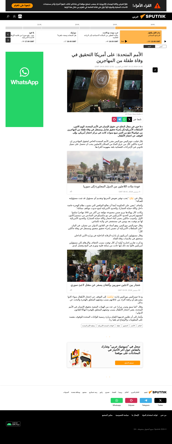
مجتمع (85, 392)
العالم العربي (135, 392)
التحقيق (125, 326)
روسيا (120, 392)
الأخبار (133, 326)
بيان (131, 198)
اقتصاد (114, 392)
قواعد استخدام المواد (150, 415)
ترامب (110, 296)
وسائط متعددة (75, 392)
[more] (71, 191)
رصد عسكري (93, 392)
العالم (140, 326)
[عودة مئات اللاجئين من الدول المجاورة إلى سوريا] (105, 167)
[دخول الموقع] (14, 16)
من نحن (163, 415)
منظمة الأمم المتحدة (88, 326)
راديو (101, 392)
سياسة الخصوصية (122, 415)
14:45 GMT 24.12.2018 (133, 67)
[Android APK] (13, 424)
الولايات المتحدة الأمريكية (106, 326)
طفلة (118, 326)
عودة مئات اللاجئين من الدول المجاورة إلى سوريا (111, 186)
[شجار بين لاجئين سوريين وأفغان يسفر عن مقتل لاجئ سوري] (105, 266)
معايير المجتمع (107, 415)
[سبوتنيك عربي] (154, 19)
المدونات (66, 392)
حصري (107, 392)
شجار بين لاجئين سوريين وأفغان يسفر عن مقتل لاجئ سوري (105, 284)
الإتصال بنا (135, 415)
